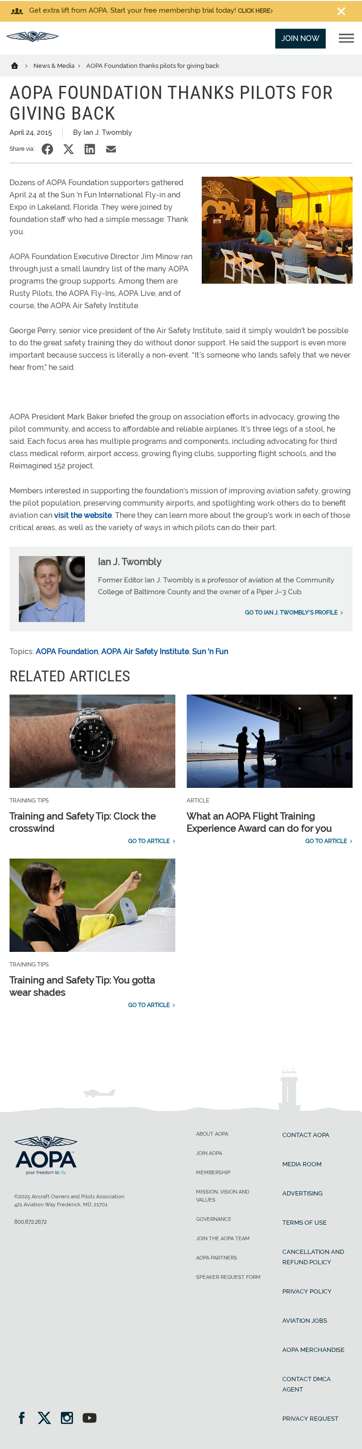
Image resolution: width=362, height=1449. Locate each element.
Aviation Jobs (304, 1320)
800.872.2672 (30, 1222)
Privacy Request (310, 1418)
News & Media (54, 65)
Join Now (300, 38)
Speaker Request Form (228, 1277)
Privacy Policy (307, 1291)
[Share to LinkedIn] (90, 149)
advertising (302, 1193)
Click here (254, 11)
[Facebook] (24, 1419)
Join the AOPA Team (223, 1239)
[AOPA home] (32, 39)
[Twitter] (47, 1419)
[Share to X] (68, 149)
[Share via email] (111, 149)
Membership (213, 1173)
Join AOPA (209, 1153)
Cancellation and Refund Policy (313, 1257)
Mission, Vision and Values (222, 1196)
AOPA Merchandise (313, 1349)
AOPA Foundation (67, 651)
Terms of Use (304, 1222)
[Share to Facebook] (47, 149)
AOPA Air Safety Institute (145, 651)
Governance (213, 1219)
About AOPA (212, 1134)
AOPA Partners (216, 1258)
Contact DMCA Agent (306, 1384)
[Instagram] (70, 1419)
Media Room (301, 1164)
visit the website (83, 515)
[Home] (20, 65)
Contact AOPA (305, 1134)
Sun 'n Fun (210, 651)
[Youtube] (89, 1419)
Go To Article (149, 841)
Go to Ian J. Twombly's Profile (291, 612)
